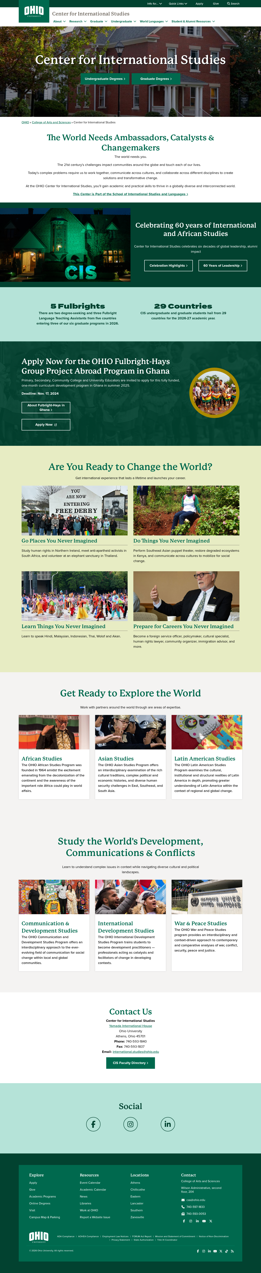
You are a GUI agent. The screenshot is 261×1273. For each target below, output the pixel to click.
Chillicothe (137, 1189)
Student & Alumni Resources (191, 21)
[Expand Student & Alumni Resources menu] (214, 21)
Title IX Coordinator (167, 1240)
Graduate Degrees (154, 78)
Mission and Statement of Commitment (175, 1236)
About (57, 21)
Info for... (153, 4)
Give (216, 4)
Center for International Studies (91, 14)
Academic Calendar (93, 1189)
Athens (135, 1182)
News (83, 1196)
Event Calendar (90, 1182)
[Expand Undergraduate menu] (135, 21)
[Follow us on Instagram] (191, 1221)
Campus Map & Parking (44, 1217)
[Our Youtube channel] (204, 1221)
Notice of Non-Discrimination (214, 1236)
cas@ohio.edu (195, 1200)
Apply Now (52, 426)
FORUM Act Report (142, 1236)
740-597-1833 (195, 1207)
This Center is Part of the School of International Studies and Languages (129, 194)
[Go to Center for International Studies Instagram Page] (130, 1124)
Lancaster (136, 1203)
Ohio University (45, 1250)
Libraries (85, 1203)
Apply (199, 4)
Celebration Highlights (167, 265)
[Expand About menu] (64, 21)
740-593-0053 (196, 1214)
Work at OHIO (89, 1210)
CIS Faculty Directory (129, 1062)
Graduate (96, 21)
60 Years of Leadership (221, 265)
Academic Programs (42, 1196)
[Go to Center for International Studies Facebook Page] (93, 1124)
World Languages (152, 21)
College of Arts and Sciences (51, 122)
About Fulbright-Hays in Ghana (46, 407)
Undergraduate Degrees (104, 78)
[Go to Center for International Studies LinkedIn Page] (168, 1124)
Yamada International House (130, 1025)
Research (75, 21)
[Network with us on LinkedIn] (197, 1221)
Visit (32, 1210)
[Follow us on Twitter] (211, 1221)
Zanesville (137, 1217)
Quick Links (176, 4)
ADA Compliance (66, 1236)
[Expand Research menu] (85, 21)
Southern (136, 1210)
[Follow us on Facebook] (184, 1221)
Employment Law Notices (115, 1236)
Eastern (135, 1196)
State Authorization (144, 1240)
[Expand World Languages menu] (167, 21)
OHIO (25, 122)
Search (234, 4)
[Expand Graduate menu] (106, 21)
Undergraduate (121, 21)
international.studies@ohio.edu (136, 1051)
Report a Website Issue (95, 1217)
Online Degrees (39, 1203)
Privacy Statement (121, 1240)
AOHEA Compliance (88, 1236)
